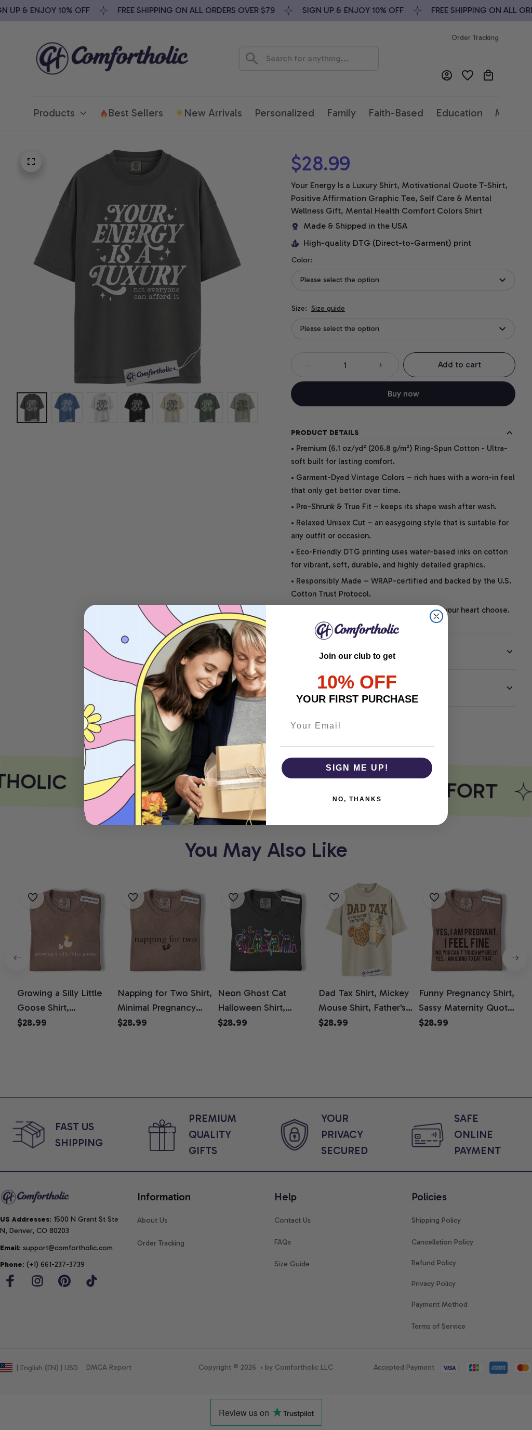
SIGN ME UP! (357, 767)
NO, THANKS (357, 799)
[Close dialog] (436, 616)
